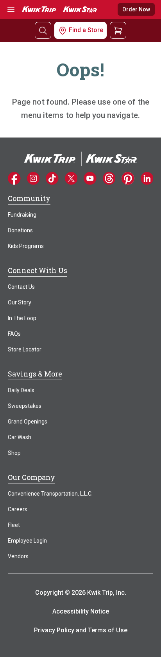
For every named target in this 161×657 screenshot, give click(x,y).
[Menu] (11, 9)
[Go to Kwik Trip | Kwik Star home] (59, 9)
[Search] (43, 30)
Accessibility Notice (80, 611)
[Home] (80, 158)
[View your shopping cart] (118, 30)
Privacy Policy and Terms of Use (80, 630)
